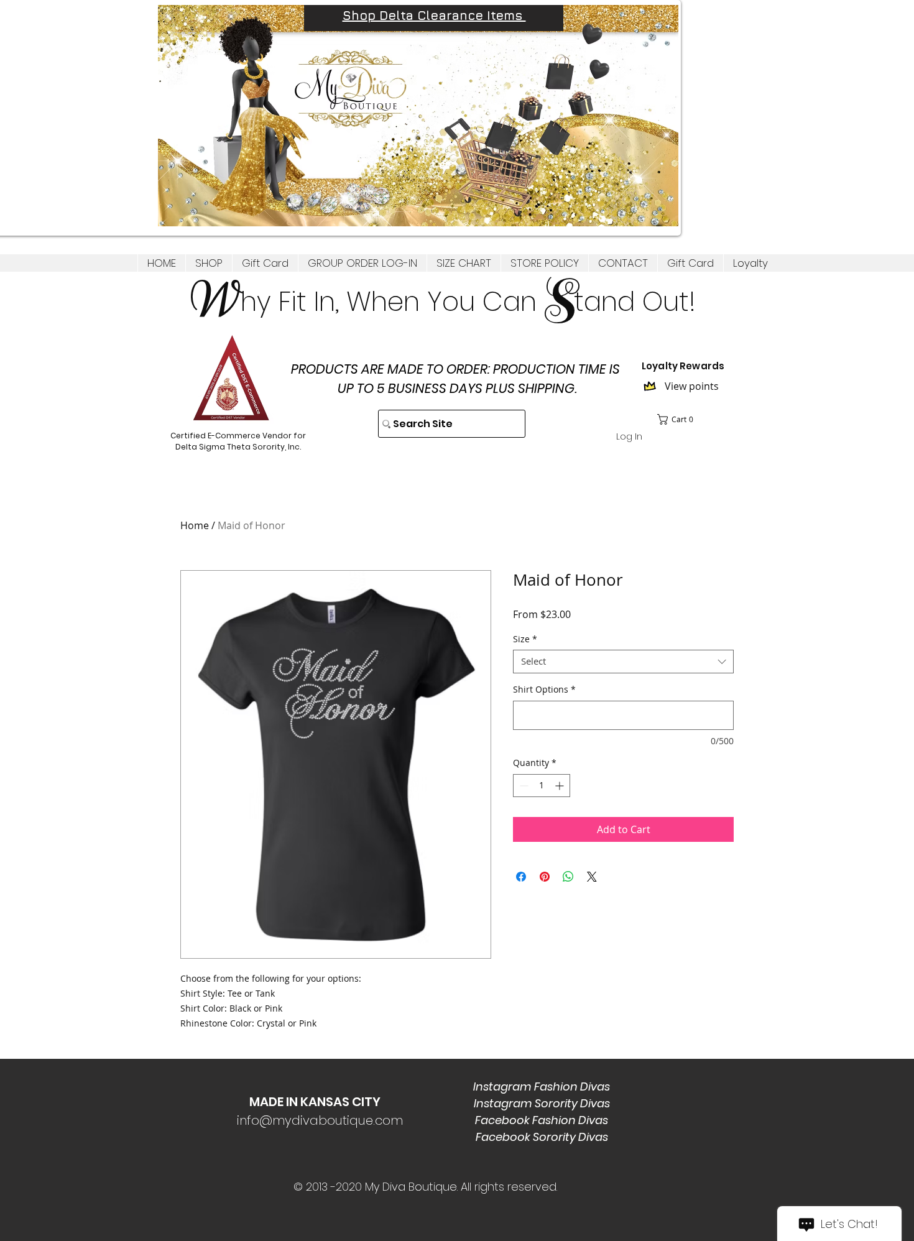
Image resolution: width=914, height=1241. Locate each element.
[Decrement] (522, 785)
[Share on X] (591, 876)
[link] (679, 419)
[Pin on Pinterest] (544, 876)
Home (194, 525)
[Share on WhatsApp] (568, 876)
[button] (208, 263)
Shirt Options (544, 689)
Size (525, 639)
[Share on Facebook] (521, 876)
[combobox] (623, 661)
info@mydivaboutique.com (320, 1120)
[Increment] (560, 785)
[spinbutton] (541, 785)
